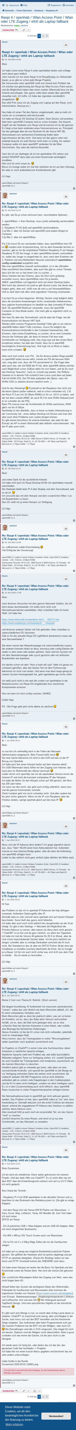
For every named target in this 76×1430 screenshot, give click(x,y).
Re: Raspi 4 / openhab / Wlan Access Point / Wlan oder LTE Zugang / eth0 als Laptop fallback (35, 205)
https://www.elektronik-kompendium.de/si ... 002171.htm (30, 619)
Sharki (5, 42)
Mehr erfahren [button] (14, 1424)
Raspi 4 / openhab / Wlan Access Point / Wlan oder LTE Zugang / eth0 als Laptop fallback (37, 19)
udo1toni (24, 25)
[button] (47, 36)
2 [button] (43, 35)
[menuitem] (12, 5)
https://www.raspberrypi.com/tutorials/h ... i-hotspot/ (28, 623)
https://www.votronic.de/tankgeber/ (54, 1293)
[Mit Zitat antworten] (66, 45)
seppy (17, 25)
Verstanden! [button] (56, 1416)
